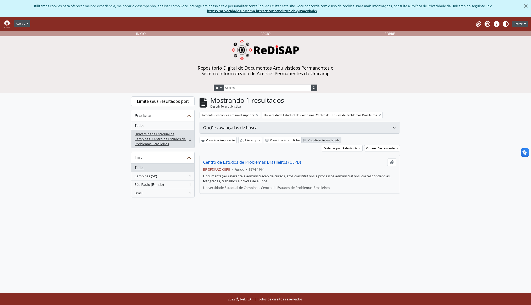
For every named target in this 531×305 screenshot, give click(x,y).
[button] (478, 24)
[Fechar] (526, 6)
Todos (139, 125)
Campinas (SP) (162, 177)
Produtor (143, 115)
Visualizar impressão (220, 140)
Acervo (21, 23)
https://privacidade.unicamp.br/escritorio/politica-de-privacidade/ (262, 11)
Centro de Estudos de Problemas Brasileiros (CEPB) (252, 162)
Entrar (518, 24)
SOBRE (390, 33)
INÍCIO (141, 33)
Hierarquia (252, 140)
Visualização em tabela (323, 140)
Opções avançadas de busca (230, 127)
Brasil (162, 194)
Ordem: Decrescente (381, 148)
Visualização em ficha (284, 140)
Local (140, 157)
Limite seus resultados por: (163, 101)
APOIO (265, 33)
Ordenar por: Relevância (341, 148)
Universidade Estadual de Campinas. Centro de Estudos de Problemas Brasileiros (162, 139)
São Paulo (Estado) (162, 185)
